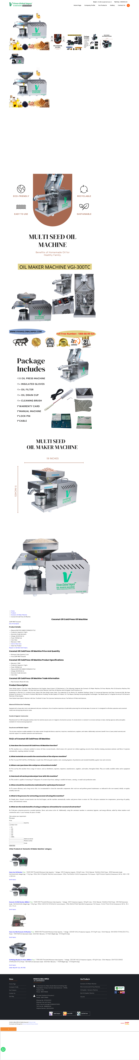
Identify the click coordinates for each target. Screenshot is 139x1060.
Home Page (77, 5)
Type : (41, 874)
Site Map (11, 996)
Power (13, 667)
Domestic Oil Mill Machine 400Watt (19, 902)
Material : (96, 872)
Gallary (112, 5)
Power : (109, 872)
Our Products (102, 5)
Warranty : (45, 934)
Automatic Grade (15, 673)
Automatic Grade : (31, 934)
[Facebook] (115, 993)
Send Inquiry (24, 647)
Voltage (13, 671)
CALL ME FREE (21, 967)
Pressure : (100, 874)
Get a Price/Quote (14, 623)
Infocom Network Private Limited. (30, 1024)
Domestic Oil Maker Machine (88, 983)
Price (12, 656)
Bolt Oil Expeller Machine (87, 993)
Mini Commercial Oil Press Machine (90, 987)
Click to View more (16, 643)
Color (12, 675)
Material (13, 669)
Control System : (66, 874)
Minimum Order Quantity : (47, 872)
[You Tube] (121, 993)
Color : (85, 872)
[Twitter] (118, 993)
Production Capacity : (72, 872)
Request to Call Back (14, 647)
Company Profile (89, 5)
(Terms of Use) (32, 1022)
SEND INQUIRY (13, 967)
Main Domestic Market (17, 681)
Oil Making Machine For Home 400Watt (20, 959)
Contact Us (121, 5)
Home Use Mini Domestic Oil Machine (20, 932)
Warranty (13, 663)
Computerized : (85, 874)
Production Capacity (16, 665)
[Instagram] (123, 993)
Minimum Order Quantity (18, 654)
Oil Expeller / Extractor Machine (89, 990)
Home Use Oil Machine (15, 872)
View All (82, 996)
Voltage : (60, 872)
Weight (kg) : (24, 874)
